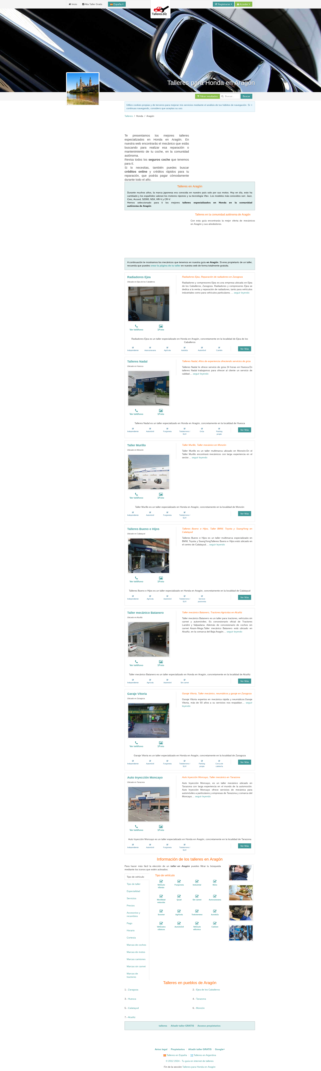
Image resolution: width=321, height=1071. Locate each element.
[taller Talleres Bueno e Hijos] (148, 556)
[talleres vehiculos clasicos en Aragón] (161, 923)
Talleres (129, 116)
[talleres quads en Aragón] (179, 896)
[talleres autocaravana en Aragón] (215, 896)
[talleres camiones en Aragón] (215, 923)
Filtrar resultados (208, 96)
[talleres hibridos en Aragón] (161, 881)
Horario (131, 930)
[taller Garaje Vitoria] (148, 720)
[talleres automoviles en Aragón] (179, 923)
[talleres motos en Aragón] (215, 881)
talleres (209, 1061)
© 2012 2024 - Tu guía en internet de (186, 1061)
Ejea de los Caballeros (208, 989)
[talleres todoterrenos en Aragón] (197, 911)
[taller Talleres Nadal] (148, 388)
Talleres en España (176, 1055)
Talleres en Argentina (204, 1055)
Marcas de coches (136, 944)
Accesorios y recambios (133, 914)
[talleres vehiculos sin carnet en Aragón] (197, 896)
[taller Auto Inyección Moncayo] (148, 804)
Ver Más (244, 348)
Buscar (246, 96)
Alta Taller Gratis (93, 4)
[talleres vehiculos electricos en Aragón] (197, 923)
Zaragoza (133, 989)
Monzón (200, 1008)
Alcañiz (131, 1017)
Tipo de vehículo (135, 876)
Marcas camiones (136, 959)
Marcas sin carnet (136, 966)
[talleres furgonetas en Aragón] (179, 881)
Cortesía (131, 937)
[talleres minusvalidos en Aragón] (161, 896)
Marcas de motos (136, 952)
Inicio (74, 4)
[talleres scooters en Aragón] (161, 911)
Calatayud (133, 1008)
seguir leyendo (241, 292)
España (117, 4)
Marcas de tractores (132, 975)
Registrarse (224, 4)
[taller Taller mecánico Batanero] (148, 639)
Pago (129, 923)
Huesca (132, 998)
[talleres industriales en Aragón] (197, 881)
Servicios (131, 898)
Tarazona (201, 998)
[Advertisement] (185, 125)
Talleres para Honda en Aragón (199, 1066)
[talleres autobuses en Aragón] (215, 911)
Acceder (244, 4)
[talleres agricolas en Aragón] (179, 911)
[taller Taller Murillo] (148, 472)
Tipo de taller (133, 884)
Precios (131, 905)
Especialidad (133, 891)
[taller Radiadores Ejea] (148, 304)
